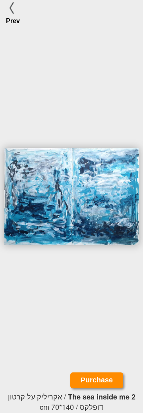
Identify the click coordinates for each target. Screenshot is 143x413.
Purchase (97, 380)
